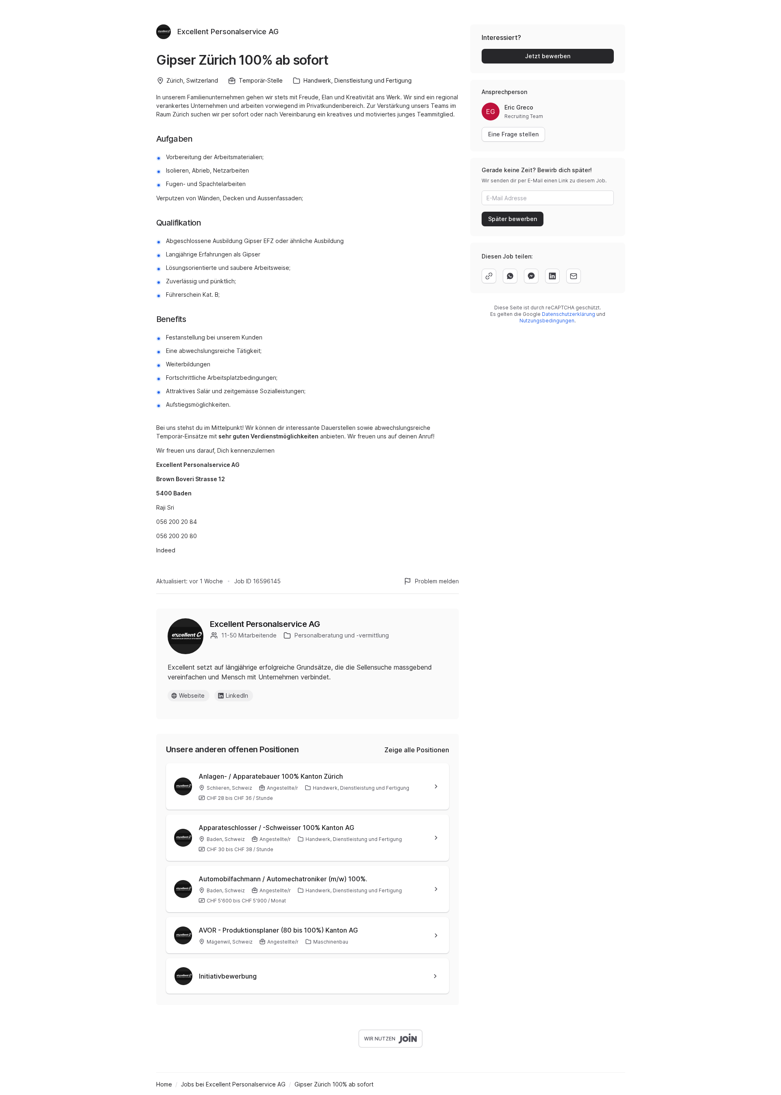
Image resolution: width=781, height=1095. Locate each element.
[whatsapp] (510, 276)
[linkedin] (552, 276)
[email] (573, 276)
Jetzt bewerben (547, 56)
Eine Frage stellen (513, 134)
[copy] (489, 276)
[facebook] (531, 276)
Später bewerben (512, 218)
